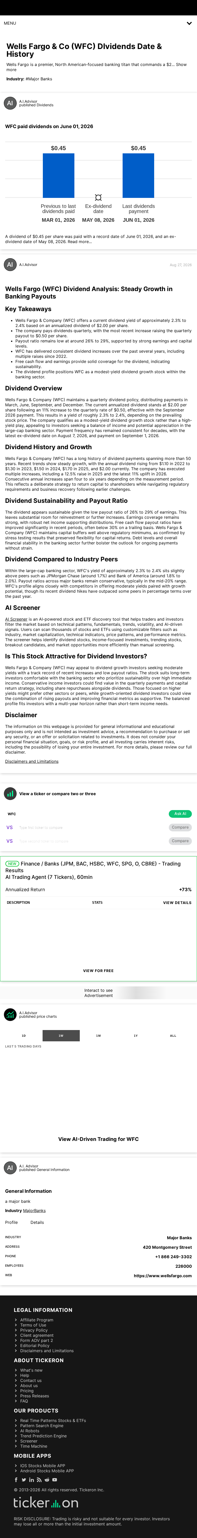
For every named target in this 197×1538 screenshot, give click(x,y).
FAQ (24, 1401)
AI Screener (16, 619)
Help (24, 1375)
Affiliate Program (36, 1319)
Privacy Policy (34, 1330)
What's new (31, 1370)
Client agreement (37, 1335)
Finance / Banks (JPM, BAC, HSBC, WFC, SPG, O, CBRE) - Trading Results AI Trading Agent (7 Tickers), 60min (93, 870)
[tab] (24, 1035)
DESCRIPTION (18, 903)
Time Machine (33, 1446)
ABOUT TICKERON (39, 1360)
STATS (97, 903)
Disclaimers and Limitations (31, 761)
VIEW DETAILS (177, 902)
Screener (28, 1441)
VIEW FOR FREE (98, 970)
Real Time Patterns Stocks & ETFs (53, 1420)
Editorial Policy (35, 1345)
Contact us (31, 1380)
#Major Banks (39, 78)
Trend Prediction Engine (43, 1435)
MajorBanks (34, 1210)
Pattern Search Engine (41, 1425)
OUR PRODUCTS (36, 1411)
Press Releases (34, 1395)
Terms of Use (33, 1325)
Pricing (27, 1390)
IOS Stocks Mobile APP (42, 1465)
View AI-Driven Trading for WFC (98, 1139)
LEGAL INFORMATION (43, 1310)
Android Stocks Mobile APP (47, 1470)
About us (29, 1385)
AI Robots (29, 1430)
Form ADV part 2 (36, 1340)
